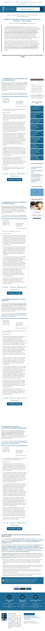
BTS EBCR (28, 540)
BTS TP (24, 540)
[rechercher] (41, 9)
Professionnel (23, 3)
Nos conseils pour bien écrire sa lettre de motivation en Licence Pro (36, 108)
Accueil (8, 15)
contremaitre (30, 546)
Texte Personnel (34, 2)
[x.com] (4, 619)
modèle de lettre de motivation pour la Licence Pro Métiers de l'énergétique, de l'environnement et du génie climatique (14, 442)
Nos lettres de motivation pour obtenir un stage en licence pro (35, 127)
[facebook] (2, 619)
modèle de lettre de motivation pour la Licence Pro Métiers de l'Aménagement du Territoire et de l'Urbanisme (14, 315)
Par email (29, 588)
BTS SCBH (17, 541)
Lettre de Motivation (7, 2)
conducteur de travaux (22, 546)
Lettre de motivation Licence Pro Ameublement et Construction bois (36, 175)
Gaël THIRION (24, 23)
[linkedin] (6, 619)
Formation (17, 2)
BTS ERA (14, 540)
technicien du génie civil (17, 548)
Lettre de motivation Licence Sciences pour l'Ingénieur (35, 180)
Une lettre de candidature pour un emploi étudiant (35, 146)
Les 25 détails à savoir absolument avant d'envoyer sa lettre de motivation (35, 151)
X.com (23, 588)
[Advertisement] (22, 67)
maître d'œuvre (36, 544)
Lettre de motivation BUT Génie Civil (36, 168)
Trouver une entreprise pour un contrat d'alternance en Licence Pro (36, 133)
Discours (40, 2)
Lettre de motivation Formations (18, 15)
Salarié (21, 2)
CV (13, 2)
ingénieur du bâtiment (32, 547)
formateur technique (22, 547)
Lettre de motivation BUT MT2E (36, 171)
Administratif (26, 2)
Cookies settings (27, 619)
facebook (17, 588)
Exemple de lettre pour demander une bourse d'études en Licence (36, 121)
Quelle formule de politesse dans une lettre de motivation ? (35, 158)
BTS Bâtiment (19, 540)
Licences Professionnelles (31, 15)
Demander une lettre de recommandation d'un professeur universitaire (35, 140)
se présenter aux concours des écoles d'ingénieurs (18, 551)
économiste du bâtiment (11, 547)
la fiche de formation (6, 557)
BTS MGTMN (12, 541)
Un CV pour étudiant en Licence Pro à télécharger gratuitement (35, 115)
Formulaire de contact (29, 614)
